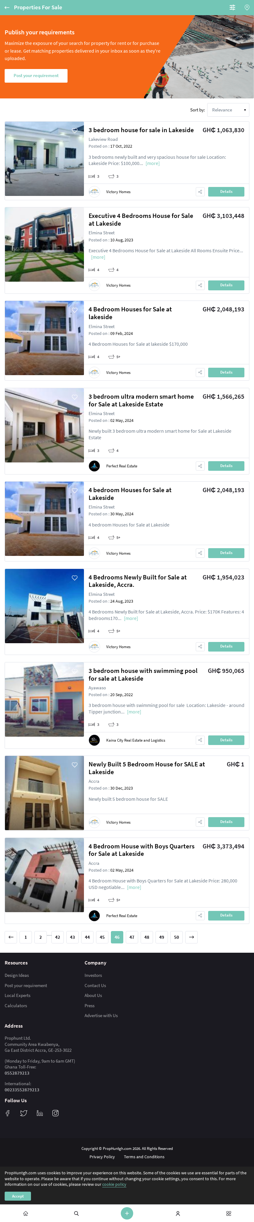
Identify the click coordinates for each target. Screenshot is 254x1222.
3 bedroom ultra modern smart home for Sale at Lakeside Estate (141, 400)
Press (89, 1005)
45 (102, 937)
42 (57, 937)
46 (117, 937)
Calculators (16, 1005)
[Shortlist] (74, 130)
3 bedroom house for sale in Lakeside (141, 130)
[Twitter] (24, 1113)
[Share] (200, 191)
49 (161, 937)
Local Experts (17, 995)
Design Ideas (17, 975)
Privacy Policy (102, 1156)
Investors (93, 975)
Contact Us (95, 985)
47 (131, 937)
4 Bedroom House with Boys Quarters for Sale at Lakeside (142, 850)
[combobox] (228, 110)
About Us (93, 995)
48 (146, 937)
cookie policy (114, 1184)
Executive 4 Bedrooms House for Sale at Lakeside (141, 220)
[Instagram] (55, 1113)
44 (87, 937)
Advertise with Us (101, 1015)
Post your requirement (26, 985)
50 (176, 937)
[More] (153, 163)
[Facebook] (8, 1113)
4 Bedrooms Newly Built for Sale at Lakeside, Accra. (138, 581)
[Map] (247, 7)
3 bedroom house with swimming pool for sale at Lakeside (143, 674)
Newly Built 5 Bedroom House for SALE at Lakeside (147, 768)
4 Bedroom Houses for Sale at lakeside (130, 313)
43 (72, 937)
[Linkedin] (40, 1113)
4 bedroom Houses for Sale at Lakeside (130, 494)
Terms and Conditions (144, 1156)
